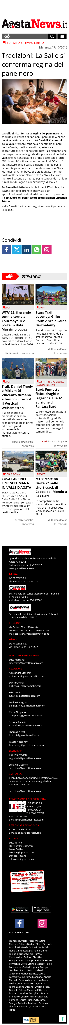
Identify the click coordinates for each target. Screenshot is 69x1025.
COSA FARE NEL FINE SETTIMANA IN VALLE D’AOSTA (16, 483)
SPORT (8, 307)
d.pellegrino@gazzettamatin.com (27, 705)
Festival (50, 384)
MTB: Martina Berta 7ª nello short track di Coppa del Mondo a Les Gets (51, 487)
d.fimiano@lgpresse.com (22, 859)
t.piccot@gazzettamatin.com (24, 735)
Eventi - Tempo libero (51, 381)
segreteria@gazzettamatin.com (32, 633)
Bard (44, 441)
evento (40, 384)
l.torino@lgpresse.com (21, 846)
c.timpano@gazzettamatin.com (26, 715)
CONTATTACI (16, 773)
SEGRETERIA (15, 750)
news (48, 47)
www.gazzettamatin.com (22, 568)
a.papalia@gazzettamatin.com (25, 725)
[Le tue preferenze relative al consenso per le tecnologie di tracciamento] (62, 1018)
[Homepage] (7, 36)
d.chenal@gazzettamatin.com (25, 686)
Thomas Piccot (59, 349)
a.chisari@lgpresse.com (29, 832)
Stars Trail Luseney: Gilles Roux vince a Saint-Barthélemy (51, 318)
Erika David (13, 353)
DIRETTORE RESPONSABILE (24, 655)
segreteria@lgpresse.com (30, 819)
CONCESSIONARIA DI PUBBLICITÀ (27, 799)
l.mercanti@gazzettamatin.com (26, 663)
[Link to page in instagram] (46, 249)
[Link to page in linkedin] (26, 249)
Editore (13, 574)
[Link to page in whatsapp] (36, 249)
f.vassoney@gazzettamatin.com (26, 745)
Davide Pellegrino (23, 441)
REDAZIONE (15, 623)
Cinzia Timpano (58, 441)
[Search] (52, 36)
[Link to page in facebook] (6, 249)
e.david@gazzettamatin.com (24, 695)
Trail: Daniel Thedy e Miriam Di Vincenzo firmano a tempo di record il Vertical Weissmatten (17, 397)
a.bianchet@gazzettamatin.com (26, 676)
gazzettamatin (25, 520)
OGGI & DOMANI (13, 474)
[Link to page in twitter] (16, 249)
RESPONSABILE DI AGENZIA (24, 825)
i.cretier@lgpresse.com (21, 852)
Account (13, 838)
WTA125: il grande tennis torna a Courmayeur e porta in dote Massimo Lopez (16, 321)
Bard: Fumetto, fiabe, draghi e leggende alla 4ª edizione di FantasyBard (49, 398)
